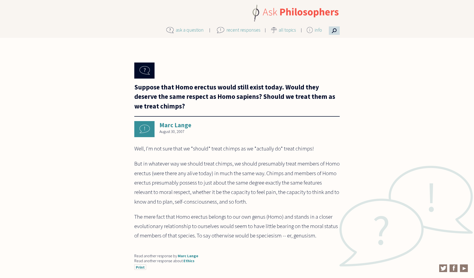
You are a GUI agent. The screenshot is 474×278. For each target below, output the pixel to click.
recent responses (243, 30)
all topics (287, 30)
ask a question (190, 30)
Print (140, 267)
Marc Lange (175, 125)
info (318, 30)
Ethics (189, 260)
